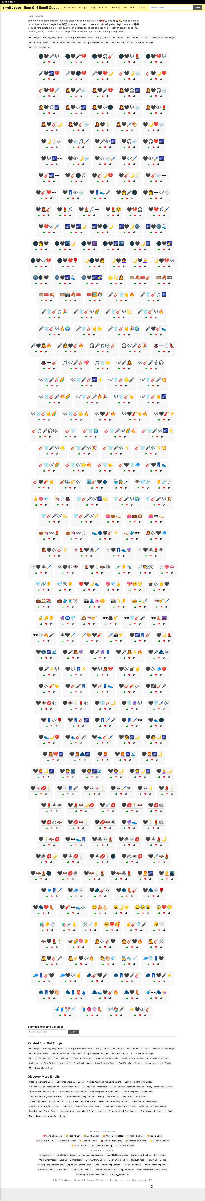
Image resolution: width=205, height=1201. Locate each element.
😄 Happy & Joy (72, 1136)
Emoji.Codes (66, 1180)
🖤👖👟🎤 (99, 192)
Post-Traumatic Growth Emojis (42, 1111)
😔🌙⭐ (121, 907)
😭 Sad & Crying (91, 1136)
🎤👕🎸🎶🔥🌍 (54, 328)
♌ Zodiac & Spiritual (159, 1140)
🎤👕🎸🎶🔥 (150, 311)
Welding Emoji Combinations (50, 1164)
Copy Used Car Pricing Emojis (138, 1082)
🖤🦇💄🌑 (40, 873)
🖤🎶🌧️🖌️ (105, 158)
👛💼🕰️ (135, 515)
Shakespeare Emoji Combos (107, 1164)
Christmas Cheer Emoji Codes (70, 1082)
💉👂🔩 (124, 566)
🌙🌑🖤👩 (94, 260)
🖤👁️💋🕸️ (46, 702)
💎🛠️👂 (65, 583)
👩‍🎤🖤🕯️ (102, 124)
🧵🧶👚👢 (91, 1009)
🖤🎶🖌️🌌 (153, 158)
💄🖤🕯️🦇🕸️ (97, 566)
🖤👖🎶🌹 (51, 719)
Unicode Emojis (46, 1155)
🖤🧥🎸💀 (99, 890)
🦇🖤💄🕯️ (51, 941)
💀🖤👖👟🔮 (118, 549)
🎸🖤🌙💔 (156, 73)
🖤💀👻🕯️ (94, 788)
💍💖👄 (167, 566)
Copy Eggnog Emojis (119, 1174)
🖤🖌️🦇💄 (158, 856)
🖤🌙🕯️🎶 (51, 141)
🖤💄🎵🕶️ (89, 209)
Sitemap (143, 1180)
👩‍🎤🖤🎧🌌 (129, 90)
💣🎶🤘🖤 (158, 583)
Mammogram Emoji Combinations (91, 1174)
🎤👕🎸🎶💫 (118, 311)
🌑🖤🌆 (89, 243)
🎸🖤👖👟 (156, 464)
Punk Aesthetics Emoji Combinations (74, 1063)
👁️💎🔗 (143, 481)
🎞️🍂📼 (164, 277)
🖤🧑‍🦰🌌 (145, 873)
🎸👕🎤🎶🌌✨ (157, 430)
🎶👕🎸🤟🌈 (43, 413)
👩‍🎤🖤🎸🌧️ (78, 124)
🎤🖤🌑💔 (75, 73)
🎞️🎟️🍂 (46, 294)
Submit (73, 1032)
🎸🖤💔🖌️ (49, 90)
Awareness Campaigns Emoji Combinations (117, 1111)
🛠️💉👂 (90, 924)
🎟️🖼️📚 (94, 294)
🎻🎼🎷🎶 (70, 481)
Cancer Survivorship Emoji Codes (44, 1106)
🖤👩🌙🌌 (156, 737)
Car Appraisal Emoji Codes (95, 1086)
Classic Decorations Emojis (41, 1082)
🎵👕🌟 (102, 362)
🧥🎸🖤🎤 (97, 975)
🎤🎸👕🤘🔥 (121, 294)
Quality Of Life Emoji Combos (152, 1106)
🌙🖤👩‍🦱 (118, 260)
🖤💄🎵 (65, 209)
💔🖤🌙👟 (89, 583)
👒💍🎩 (62, 498)
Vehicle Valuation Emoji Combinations (104, 1082)
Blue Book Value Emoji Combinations (127, 1086)
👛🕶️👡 (156, 515)
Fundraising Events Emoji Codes (104, 1091)
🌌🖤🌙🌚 (129, 226)
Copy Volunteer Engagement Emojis (45, 1096)
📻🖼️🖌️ (140, 600)
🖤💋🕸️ (156, 805)
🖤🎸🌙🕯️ (129, 175)
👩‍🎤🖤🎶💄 (156, 107)
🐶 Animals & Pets (135, 1136)
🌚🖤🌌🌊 (65, 277)
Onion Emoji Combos (118, 1160)
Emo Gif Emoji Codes (38, 42)
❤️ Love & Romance (52, 1136)
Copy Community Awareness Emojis (157, 1111)
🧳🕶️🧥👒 (156, 992)
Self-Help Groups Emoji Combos (79, 1096)
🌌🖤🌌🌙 (75, 226)
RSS (150, 1180)
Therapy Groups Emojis (108, 1096)
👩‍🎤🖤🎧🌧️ (156, 90)
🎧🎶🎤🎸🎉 (134, 345)
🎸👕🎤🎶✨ (116, 447)
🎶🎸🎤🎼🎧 (151, 362)
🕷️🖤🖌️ (68, 634)
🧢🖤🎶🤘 (70, 975)
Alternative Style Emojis (157, 1058)
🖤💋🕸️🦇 (51, 822)
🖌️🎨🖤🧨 (91, 634)
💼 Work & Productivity (111, 1140)
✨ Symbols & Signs (124, 1145)
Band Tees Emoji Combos (130, 1063)
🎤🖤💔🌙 (102, 73)
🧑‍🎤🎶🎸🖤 (105, 941)
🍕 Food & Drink (154, 1136)
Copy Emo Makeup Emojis (96, 42)
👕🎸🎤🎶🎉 (158, 498)
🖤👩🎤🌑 (126, 192)
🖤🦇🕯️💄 (94, 873)
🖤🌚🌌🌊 (46, 651)
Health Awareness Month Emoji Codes (77, 1111)
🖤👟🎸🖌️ (102, 737)
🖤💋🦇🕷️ (105, 822)
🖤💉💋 (108, 805)
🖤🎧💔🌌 (153, 141)
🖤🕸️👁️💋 (132, 856)
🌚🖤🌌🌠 (91, 277)
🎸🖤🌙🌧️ (129, 73)
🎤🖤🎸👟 (156, 328)
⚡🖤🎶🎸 (140, 1009)
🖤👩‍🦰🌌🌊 (125, 754)
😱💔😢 (164, 907)
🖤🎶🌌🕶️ (51, 158)
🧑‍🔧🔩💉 (129, 958)
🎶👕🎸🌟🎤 (121, 379)
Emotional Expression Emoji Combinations (72, 1058)
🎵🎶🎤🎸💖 (75, 362)
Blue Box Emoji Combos (106, 1169)
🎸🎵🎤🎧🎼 (45, 430)
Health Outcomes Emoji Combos (113, 1101)
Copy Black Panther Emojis (79, 1164)
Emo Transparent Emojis (163, 37)
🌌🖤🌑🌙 (102, 226)
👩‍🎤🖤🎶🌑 (102, 107)
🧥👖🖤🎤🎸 (126, 975)
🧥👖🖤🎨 (49, 992)
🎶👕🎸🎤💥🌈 (54, 396)
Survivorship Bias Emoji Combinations (46, 1101)
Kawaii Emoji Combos (141, 1155)
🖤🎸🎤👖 (75, 685)
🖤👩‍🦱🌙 (116, 771)
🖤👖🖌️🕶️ (132, 719)
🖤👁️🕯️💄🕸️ (75, 702)
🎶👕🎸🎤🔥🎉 (92, 396)
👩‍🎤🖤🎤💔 (102, 90)
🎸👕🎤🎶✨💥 (151, 447)
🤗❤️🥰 (112, 924)
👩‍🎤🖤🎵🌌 (49, 107)
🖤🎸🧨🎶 (129, 685)
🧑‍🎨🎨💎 (108, 958)
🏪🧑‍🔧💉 (121, 481)
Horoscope (129, 7)
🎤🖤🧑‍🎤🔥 (41, 345)
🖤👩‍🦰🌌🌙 (152, 754)
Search (197, 8)
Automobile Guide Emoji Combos (44, 1086)
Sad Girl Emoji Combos (122, 42)
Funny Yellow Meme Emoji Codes (152, 1169)
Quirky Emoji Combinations (91, 1155)
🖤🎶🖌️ (129, 158)
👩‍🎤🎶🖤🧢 (156, 532)
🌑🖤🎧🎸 (102, 56)
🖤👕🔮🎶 (132, 702)
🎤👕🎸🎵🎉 (54, 311)
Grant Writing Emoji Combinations (138, 1091)
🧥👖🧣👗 (75, 992)
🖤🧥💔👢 (43, 907)
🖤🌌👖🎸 (140, 634)
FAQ (93, 7)
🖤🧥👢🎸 (126, 890)
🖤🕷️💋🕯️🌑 (102, 856)
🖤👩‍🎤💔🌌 (53, 754)
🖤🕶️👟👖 (75, 839)
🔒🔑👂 (46, 617)
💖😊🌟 (135, 583)
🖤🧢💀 (76, 890)
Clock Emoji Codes (47, 1160)
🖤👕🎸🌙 (105, 702)
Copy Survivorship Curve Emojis (81, 1101)
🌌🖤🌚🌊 (156, 226)
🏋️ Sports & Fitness (88, 1140)
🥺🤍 (159, 924)
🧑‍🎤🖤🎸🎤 (51, 958)
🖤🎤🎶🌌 (105, 141)
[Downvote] (49, 62)
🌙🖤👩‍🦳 (140, 260)
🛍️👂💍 (48, 924)
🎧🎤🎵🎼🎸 (102, 345)
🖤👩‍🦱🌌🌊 (91, 771)
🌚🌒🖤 (41, 277)
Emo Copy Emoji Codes (39, 47)
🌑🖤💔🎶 (156, 56)
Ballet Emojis (160, 1155)
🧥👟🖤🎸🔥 (105, 992)
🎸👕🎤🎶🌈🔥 (120, 430)
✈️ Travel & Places (67, 1140)
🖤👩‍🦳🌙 (164, 771)
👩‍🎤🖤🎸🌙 (51, 124)
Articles (103, 7)
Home (30, 16)
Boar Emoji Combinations (71, 1160)
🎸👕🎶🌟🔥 (78, 464)
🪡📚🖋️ (116, 1009)
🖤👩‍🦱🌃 (68, 771)
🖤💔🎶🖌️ (49, 226)
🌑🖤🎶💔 (40, 260)
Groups (83, 7)
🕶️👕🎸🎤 (134, 617)
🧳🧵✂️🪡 (65, 1009)
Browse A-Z (69, 7)
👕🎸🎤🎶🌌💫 (92, 498)
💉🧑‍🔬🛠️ (145, 566)
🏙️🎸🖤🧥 (97, 481)
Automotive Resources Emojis (73, 1091)
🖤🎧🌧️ (129, 141)
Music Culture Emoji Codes (41, 1068)
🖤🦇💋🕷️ (67, 873)
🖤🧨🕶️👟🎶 (73, 907)
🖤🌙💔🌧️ (153, 124)
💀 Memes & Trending (102, 1145)
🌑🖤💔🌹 (67, 260)
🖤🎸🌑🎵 (75, 175)
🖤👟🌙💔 (49, 737)
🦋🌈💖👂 (78, 941)
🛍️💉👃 (69, 924)
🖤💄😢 (113, 209)
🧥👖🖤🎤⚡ (158, 975)
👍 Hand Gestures (79, 1145)
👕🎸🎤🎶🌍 (126, 498)
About (142, 7)
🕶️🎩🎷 (111, 617)
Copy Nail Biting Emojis (117, 1155)
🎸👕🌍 (91, 430)
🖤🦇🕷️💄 (121, 873)
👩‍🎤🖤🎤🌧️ (75, 90)
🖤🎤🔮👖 (99, 651)
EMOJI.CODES (8, 2)
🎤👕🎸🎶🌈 (86, 311)
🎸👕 (70, 430)
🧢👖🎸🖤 (43, 975)
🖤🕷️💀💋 (129, 839)
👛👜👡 (113, 515)
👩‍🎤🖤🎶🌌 (75, 107)
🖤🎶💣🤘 (129, 668)
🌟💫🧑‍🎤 (116, 277)
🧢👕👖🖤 (153, 958)
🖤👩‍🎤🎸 (43, 209)
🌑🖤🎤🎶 (49, 56)
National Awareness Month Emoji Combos (48, 1116)
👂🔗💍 (164, 481)
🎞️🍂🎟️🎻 (140, 277)
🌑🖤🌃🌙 (65, 243)
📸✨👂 (118, 600)
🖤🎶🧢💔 (156, 668)
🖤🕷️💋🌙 (46, 856)
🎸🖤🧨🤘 (43, 481)
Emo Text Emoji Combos (138, 37)
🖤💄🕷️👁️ (51, 805)
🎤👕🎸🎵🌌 (153, 294)
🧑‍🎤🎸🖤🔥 (132, 941)
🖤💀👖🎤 (67, 788)
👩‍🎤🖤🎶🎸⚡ (54, 549)
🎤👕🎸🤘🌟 (89, 328)
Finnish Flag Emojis (132, 1164)
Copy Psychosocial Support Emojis (120, 1106)
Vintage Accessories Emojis (158, 1063)
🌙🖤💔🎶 (164, 260)
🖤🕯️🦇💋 (49, 839)
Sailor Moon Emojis (70, 1086)
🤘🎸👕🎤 (136, 924)
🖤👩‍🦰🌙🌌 (43, 771)
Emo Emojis (34, 37)
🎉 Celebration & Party (136, 1140)
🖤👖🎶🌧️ (73, 192)
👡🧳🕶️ (132, 532)
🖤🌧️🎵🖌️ (78, 141)
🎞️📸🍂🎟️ (70, 294)
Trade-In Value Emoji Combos (42, 1091)
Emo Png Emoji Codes (53, 37)
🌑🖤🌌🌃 (113, 243)
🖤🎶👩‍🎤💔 (102, 668)
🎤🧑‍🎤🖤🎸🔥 (70, 345)
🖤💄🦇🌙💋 (81, 805)
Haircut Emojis (137, 1160)
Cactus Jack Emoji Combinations (53, 1169)
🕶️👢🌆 (159, 617)
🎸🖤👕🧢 (129, 464)
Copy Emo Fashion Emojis (106, 1058)
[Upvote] (44, 62)
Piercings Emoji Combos (133, 1058)
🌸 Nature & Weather (45, 1140)
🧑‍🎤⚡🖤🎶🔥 (81, 958)
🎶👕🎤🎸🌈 (51, 379)
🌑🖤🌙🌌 (140, 243)
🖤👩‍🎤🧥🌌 (79, 754)
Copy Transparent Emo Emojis (109, 37)
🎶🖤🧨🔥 (105, 413)
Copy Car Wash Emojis (82, 1169)
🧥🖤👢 (132, 992)
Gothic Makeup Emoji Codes (42, 1063)
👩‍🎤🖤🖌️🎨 (126, 124)
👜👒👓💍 (75, 532)
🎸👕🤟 (105, 464)
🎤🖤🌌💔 (49, 73)
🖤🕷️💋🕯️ (73, 856)
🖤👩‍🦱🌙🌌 (140, 771)
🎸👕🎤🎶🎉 (84, 447)
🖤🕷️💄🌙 (156, 839)
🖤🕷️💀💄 (102, 839)
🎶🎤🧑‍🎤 (124, 362)
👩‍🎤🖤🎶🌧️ (129, 107)
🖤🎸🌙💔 (102, 175)
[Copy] (54, 62)
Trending (115, 7)
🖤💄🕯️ (167, 788)
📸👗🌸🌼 (94, 600)
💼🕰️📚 (43, 600)
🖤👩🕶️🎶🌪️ (156, 192)
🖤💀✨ (145, 788)
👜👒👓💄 (49, 532)
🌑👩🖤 (41, 243)
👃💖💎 (41, 498)
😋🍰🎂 (100, 907)
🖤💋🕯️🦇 (132, 805)
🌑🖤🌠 (164, 243)
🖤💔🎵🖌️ (158, 209)
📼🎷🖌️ (161, 600)
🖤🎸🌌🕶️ (49, 175)
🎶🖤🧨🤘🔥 (134, 413)
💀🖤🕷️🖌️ (40, 566)
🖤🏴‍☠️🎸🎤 (156, 685)
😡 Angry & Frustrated (113, 1136)
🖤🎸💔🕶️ (46, 192)
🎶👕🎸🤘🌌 (153, 396)
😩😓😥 (143, 907)
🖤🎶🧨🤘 (49, 685)
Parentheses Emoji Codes (155, 1164)
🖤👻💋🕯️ (40, 788)
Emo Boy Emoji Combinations (79, 37)
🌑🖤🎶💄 (129, 56)
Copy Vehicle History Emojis (160, 1086)
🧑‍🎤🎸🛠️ (156, 941)
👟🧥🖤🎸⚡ (105, 532)
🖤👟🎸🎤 (75, 737)
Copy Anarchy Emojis (95, 1160)
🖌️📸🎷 (116, 634)
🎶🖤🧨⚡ (164, 413)
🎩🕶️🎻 (49, 362)
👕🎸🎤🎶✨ (86, 515)
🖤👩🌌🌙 (129, 737)
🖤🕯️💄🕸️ (153, 822)
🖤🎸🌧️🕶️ (156, 175)
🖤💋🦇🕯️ (78, 822)
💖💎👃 (113, 583)
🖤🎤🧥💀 (158, 651)
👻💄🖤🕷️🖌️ (86, 549)
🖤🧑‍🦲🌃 (167, 873)
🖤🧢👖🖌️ (51, 890)
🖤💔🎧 (135, 209)
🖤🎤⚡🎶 (49, 668)
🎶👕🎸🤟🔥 (75, 413)
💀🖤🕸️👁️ (67, 566)
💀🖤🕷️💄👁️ (150, 549)
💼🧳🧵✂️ (67, 600)
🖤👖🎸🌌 (78, 719)
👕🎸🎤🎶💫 (54, 515)
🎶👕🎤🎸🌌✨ (86, 379)
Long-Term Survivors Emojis (144, 1101)
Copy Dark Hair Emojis (105, 1063)
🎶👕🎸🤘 (123, 396)
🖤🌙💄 (164, 634)
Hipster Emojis (126, 1169)
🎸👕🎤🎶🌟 (51, 447)
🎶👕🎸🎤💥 (153, 379)
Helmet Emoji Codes (157, 1160)
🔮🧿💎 (68, 617)
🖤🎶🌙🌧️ (78, 158)
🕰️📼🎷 (89, 617)
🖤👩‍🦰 (102, 754)
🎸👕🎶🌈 (49, 464)
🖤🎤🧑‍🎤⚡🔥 (129, 651)
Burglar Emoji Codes (66, 1155)
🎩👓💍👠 (164, 345)
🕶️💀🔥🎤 (43, 634)
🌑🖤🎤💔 (75, 56)
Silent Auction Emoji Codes (135, 1096)
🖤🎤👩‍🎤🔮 (73, 651)
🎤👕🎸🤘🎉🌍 (124, 328)
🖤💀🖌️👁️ (121, 788)
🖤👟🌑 (156, 719)
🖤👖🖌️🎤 (105, 719)
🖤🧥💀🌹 (153, 890)
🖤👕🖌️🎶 (158, 702)
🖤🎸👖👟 (102, 685)
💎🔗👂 (43, 583)
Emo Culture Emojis (144, 42)
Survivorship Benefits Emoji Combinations (81, 1106)
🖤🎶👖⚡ (75, 668)
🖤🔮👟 (129, 822)
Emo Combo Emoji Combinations (66, 42)
